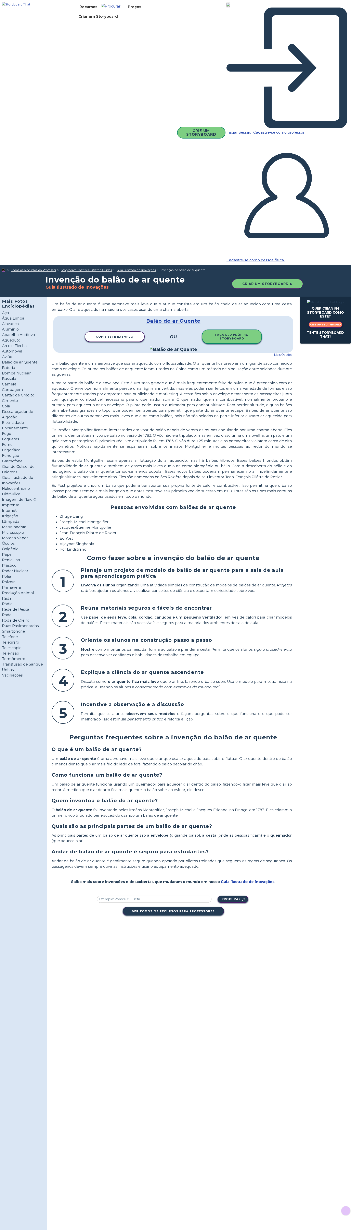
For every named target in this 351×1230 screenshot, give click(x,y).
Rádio (7, 604)
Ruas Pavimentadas (20, 626)
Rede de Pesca (15, 609)
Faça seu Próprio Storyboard (232, 336)
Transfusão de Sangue (22, 664)
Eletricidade (13, 422)
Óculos (8, 543)
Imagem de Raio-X (19, 499)
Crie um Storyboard (201, 133)
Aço (5, 313)
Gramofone (12, 461)
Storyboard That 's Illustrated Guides (86, 270)
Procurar (231, 899)
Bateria (8, 368)
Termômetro (13, 659)
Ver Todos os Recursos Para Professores (173, 911)
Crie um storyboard (325, 324)
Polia (6, 576)
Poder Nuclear (15, 571)
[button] (113, 7)
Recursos (88, 7)
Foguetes (10, 439)
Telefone (10, 637)
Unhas (8, 670)
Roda (7, 615)
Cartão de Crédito (18, 395)
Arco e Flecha (14, 346)
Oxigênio (10, 549)
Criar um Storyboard (98, 16)
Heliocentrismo (16, 488)
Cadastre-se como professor (278, 132)
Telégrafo (10, 642)
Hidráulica (11, 494)
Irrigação (10, 516)
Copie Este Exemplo (114, 336)
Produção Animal (18, 593)
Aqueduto (11, 340)
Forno (7, 444)
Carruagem (12, 389)
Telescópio (12, 648)
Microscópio (13, 532)
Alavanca (10, 324)
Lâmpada (11, 521)
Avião (7, 357)
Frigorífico (11, 450)
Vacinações (12, 675)
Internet (9, 510)
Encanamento (15, 428)
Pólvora (9, 582)
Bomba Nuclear (16, 373)
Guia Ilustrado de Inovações (136, 270)
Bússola (9, 379)
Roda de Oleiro (15, 620)
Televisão (10, 653)
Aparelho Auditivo (18, 335)
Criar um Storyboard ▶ (267, 284)
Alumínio (10, 329)
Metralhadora (14, 527)
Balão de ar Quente (20, 362)
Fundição (10, 455)
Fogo (6, 433)
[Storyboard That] (16, 4)
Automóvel (12, 351)
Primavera (11, 587)
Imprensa (11, 505)
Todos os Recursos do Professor (33, 270)
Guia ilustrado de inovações (247, 882)
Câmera (9, 384)
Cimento (10, 400)
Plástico (9, 565)
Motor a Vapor (15, 538)
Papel (7, 554)
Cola (6, 406)
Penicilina (11, 560)
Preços (134, 7)
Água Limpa (13, 318)
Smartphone (13, 631)
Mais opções (283, 355)
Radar (7, 598)
